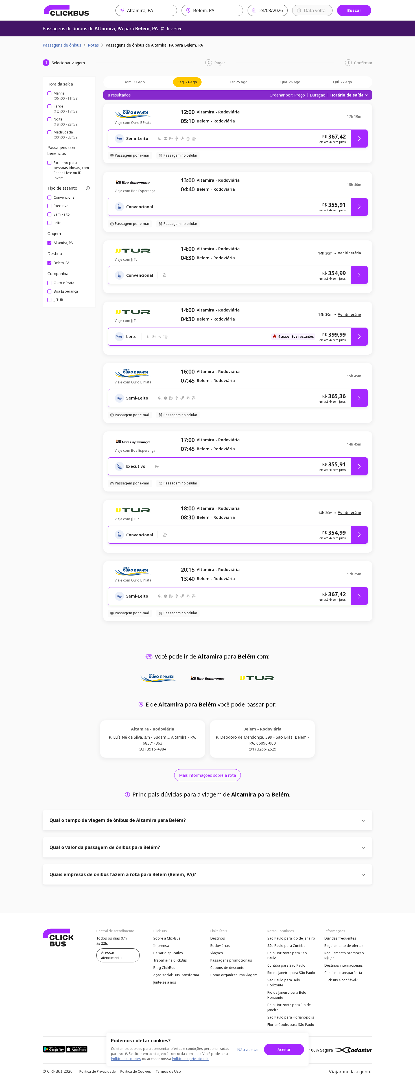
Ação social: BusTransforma (176, 975)
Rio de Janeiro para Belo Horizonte (286, 995)
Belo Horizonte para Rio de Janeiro (289, 1007)
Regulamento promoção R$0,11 (344, 955)
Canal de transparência (343, 972)
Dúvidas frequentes (340, 938)
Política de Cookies (135, 1071)
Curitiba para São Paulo (286, 965)
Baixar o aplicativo (168, 953)
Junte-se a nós (164, 982)
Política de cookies (126, 1058)
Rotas (93, 45)
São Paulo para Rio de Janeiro (291, 938)
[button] (349, 253)
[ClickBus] (66, 10)
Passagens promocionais (231, 960)
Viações (216, 953)
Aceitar (284, 1049)
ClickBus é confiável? (340, 980)
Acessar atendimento (111, 955)
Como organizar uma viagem (233, 975)
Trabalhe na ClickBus (170, 960)
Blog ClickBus (164, 967)
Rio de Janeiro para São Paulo (291, 972)
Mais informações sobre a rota (207, 775)
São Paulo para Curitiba (286, 945)
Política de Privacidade (97, 1071)
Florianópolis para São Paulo (290, 1024)
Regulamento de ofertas (344, 945)
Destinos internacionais (343, 965)
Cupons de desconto (227, 967)
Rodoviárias (220, 945)
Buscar (354, 10)
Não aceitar (248, 1049)
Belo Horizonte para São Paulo (287, 955)
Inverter (174, 28)
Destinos (217, 938)
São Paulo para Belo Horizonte (283, 983)
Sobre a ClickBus (166, 938)
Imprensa (161, 945)
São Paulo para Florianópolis (290, 1017)
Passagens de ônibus (62, 45)
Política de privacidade (190, 1058)
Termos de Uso (168, 1071)
